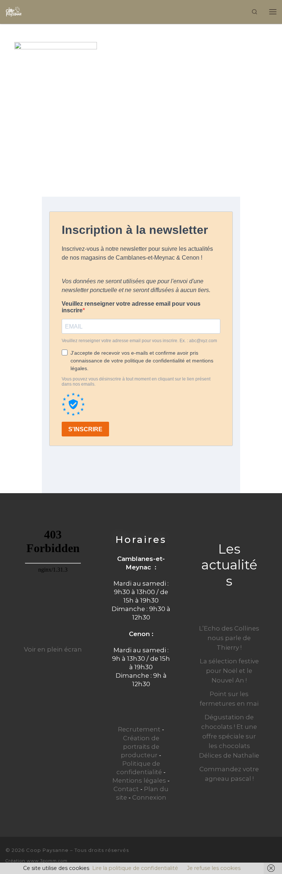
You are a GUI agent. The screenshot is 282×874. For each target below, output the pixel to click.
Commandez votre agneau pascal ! (229, 773)
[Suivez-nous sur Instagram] (273, 854)
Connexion (149, 797)
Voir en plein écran (53, 649)
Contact (126, 789)
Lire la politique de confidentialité (135, 868)
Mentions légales (139, 780)
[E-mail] (249, 854)
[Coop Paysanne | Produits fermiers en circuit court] (14, 10)
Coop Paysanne (47, 850)
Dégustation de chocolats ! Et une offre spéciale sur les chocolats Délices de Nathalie (229, 736)
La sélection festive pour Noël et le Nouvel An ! (229, 670)
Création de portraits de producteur (140, 746)
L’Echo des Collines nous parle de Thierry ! (229, 638)
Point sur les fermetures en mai (229, 698)
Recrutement (139, 729)
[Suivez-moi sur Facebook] (261, 854)
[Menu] (273, 11)
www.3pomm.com (47, 860)
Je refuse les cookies (214, 868)
